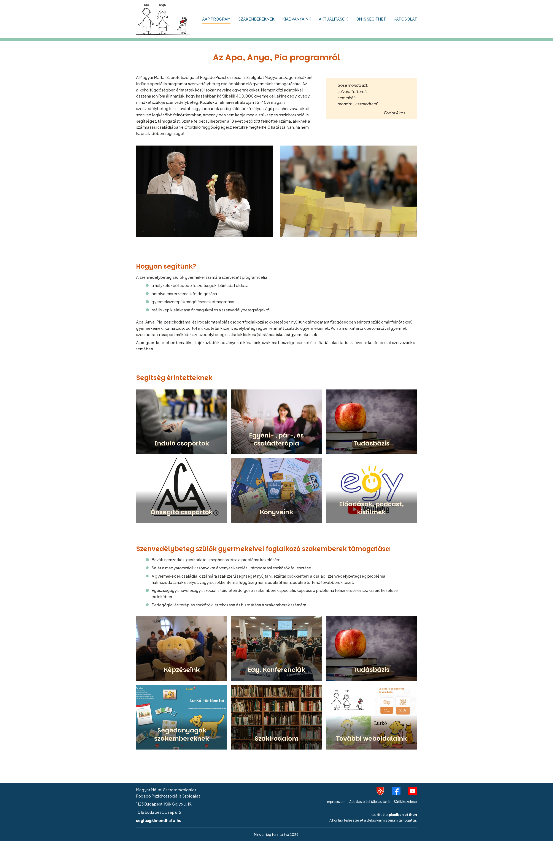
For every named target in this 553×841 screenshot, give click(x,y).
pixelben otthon (403, 814)
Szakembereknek (256, 18)
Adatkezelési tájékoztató (369, 801)
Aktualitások (333, 18)
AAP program (216, 18)
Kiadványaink (296, 18)
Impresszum (335, 801)
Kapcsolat (405, 18)
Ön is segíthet (371, 18)
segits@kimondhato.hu (158, 820)
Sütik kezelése (405, 801)
